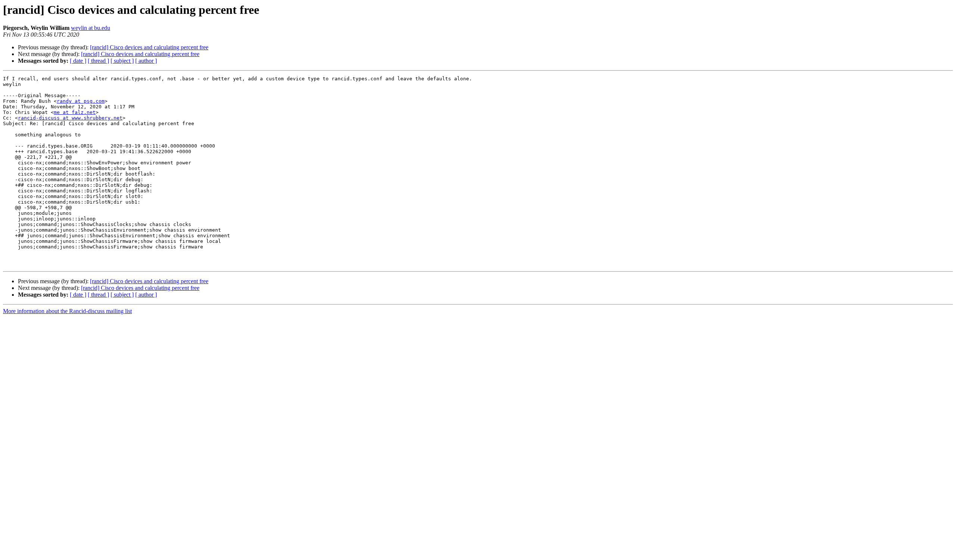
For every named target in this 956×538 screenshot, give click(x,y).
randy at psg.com (81, 101)
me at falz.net (75, 112)
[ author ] (146, 61)
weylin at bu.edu (90, 28)
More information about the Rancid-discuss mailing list (67, 311)
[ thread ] (98, 61)
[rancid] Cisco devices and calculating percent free (149, 47)
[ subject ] (122, 61)
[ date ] (78, 61)
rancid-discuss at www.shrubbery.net (70, 118)
